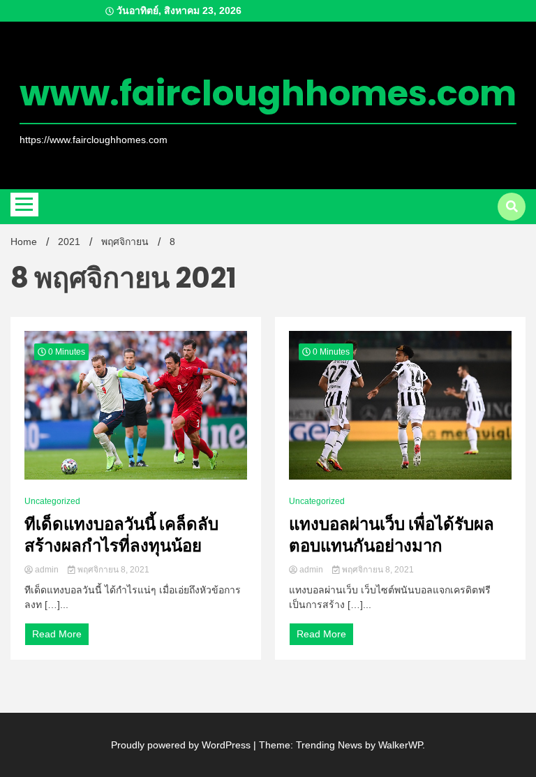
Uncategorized (52, 501)
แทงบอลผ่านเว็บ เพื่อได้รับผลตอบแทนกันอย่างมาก (391, 534)
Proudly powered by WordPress (182, 744)
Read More (57, 633)
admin (47, 570)
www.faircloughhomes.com (268, 93)
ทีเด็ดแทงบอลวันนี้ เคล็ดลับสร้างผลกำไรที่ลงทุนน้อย (121, 534)
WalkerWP (400, 744)
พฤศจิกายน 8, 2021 (112, 570)
